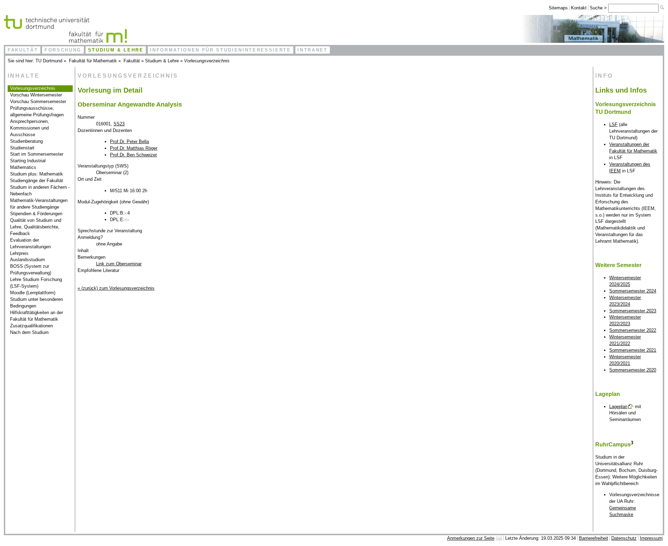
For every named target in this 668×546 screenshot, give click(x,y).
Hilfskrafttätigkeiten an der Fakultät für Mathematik (36, 316)
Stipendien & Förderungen (36, 213)
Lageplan (618, 406)
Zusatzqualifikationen (31, 325)
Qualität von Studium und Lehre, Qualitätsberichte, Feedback (35, 227)
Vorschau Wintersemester (36, 95)
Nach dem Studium (29, 332)
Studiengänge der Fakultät (36, 180)
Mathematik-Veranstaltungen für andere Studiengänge (38, 204)
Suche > (599, 7)
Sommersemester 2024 (632, 291)
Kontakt (579, 7)
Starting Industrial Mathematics (28, 164)
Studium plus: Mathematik (36, 174)
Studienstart (22, 147)
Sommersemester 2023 (632, 310)
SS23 (119, 123)
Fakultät (23, 50)
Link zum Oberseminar (119, 263)
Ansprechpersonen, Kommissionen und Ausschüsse (29, 128)
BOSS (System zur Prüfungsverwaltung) (30, 269)
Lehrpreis (19, 253)
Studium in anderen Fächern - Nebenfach (40, 190)
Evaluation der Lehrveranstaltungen (30, 243)
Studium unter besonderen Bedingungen (36, 303)
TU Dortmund (48, 60)
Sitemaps (558, 7)
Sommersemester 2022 (632, 330)
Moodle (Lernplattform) (32, 292)
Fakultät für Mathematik (93, 60)
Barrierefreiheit (593, 538)
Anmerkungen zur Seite (470, 538)
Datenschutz (624, 538)
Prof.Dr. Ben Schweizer (133, 154)
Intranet (312, 50)
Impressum (651, 538)
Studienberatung (26, 141)
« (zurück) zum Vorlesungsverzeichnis (116, 288)
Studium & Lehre (116, 50)
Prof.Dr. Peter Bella (129, 141)
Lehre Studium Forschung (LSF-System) (36, 283)
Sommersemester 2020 (632, 370)
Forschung (63, 50)
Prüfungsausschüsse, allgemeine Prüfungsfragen (37, 111)
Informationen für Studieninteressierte (220, 50)
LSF (613, 124)
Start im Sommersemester (36, 154)
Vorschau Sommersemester (38, 101)
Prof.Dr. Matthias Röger (133, 148)
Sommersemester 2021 (632, 350)
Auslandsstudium (27, 259)
